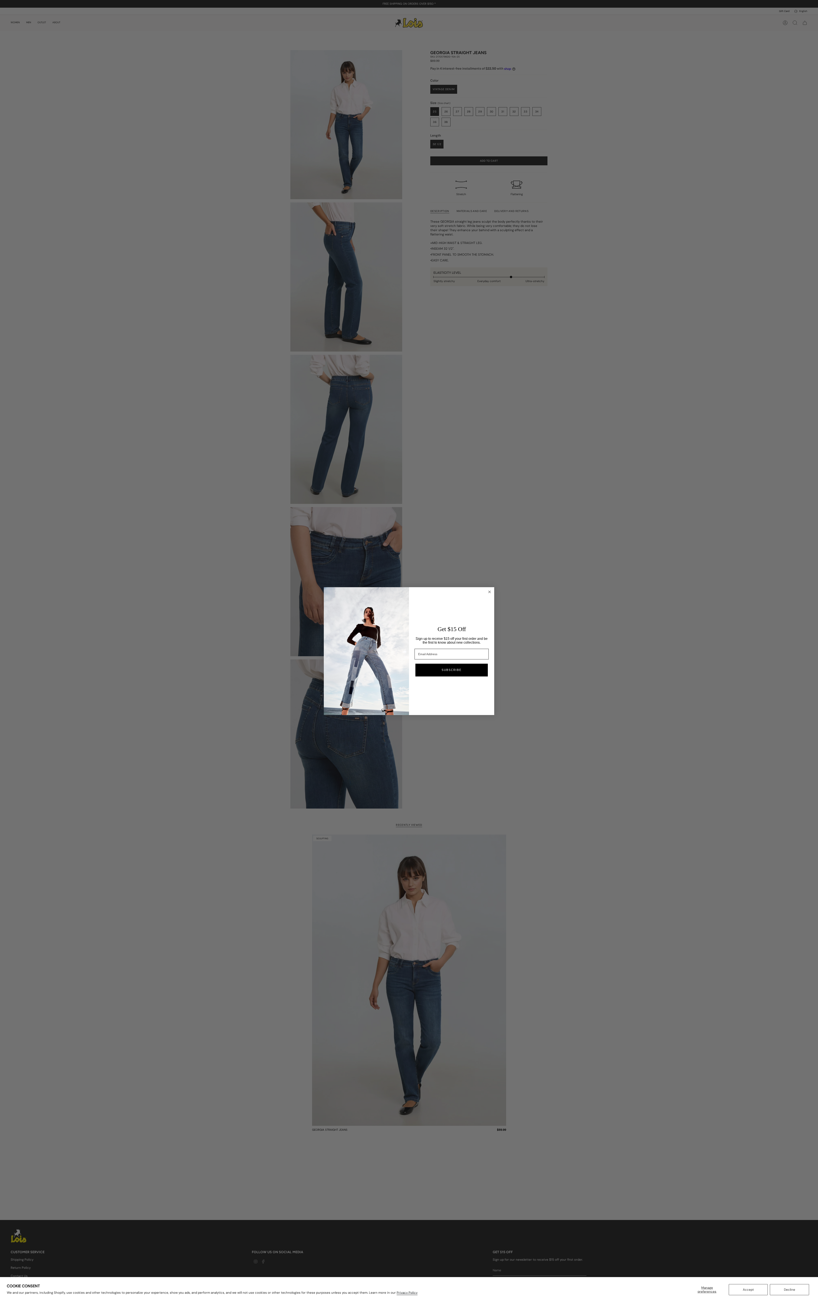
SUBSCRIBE (452, 670)
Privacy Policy (407, 1292)
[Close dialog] (489, 591)
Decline (789, 1290)
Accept (748, 1290)
